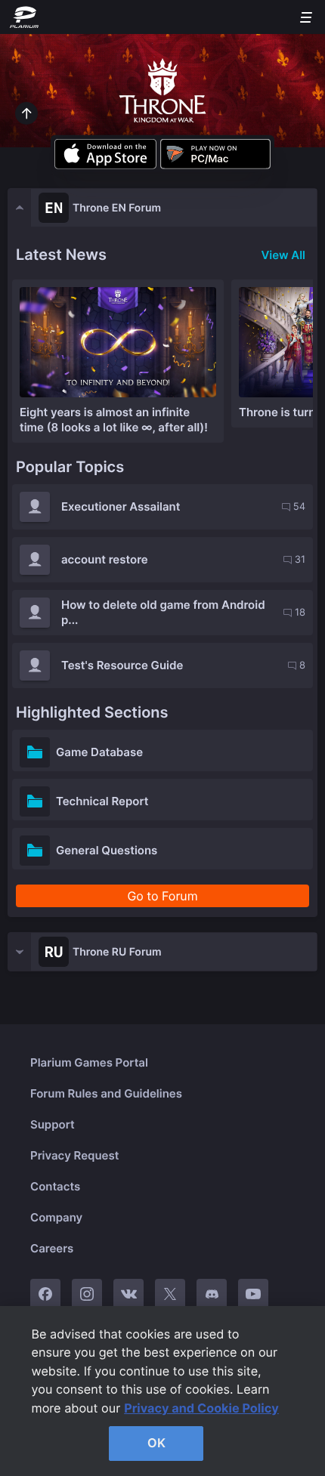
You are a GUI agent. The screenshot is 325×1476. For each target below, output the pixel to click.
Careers (51, 1248)
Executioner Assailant (120, 506)
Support (52, 1124)
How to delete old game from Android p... (163, 612)
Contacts (55, 1186)
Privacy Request (74, 1155)
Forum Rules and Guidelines (106, 1093)
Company (56, 1217)
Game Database (99, 752)
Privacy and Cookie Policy (201, 1408)
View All (283, 255)
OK (156, 1442)
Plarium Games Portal (89, 1062)
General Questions (106, 850)
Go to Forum (162, 895)
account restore (104, 559)
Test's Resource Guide (122, 665)
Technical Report (102, 801)
